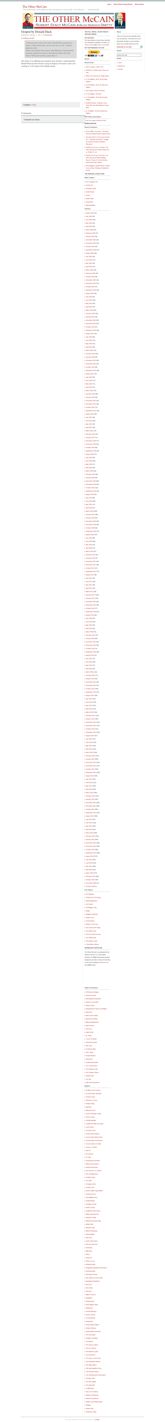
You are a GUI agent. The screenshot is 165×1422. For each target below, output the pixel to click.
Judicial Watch (90, 1201)
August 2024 (90, 293)
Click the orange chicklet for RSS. (95, 120)
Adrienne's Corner (91, 1100)
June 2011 (89, 822)
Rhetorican (89, 1059)
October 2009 (90, 886)
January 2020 (90, 477)
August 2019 (90, 494)
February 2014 (90, 715)
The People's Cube (92, 1069)
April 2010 (89, 869)
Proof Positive (90, 921)
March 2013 (89, 752)
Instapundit (89, 202)
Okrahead (89, 1247)
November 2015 (91, 645)
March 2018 (89, 551)
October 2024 (90, 286)
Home (109, 4)
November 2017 (91, 565)
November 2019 (91, 484)
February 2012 (90, 796)
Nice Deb (89, 1237)
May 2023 (89, 343)
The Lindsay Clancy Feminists (95, 90)
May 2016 (89, 625)
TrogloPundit (90, 1388)
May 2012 (89, 786)
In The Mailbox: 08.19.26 (93, 94)
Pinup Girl (89, 1257)
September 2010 (91, 853)
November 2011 (91, 806)
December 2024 (91, 280)
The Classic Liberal (92, 1345)
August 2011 (90, 816)
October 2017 (90, 568)
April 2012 (89, 789)
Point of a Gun (90, 1261)
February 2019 (90, 514)
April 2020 (89, 467)
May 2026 (89, 223)
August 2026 (90, 213)
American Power (91, 995)
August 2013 (90, 735)
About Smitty (139, 4)
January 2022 (90, 397)
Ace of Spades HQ (92, 182)
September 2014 (91, 692)
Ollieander (89, 1251)
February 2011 (90, 836)
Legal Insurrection (91, 1042)
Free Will (88, 1180)
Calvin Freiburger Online (93, 1113)
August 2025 (90, 253)
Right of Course (91, 1294)
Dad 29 (88, 1150)
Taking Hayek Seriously (93, 1331)
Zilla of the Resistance (93, 1082)
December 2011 (91, 802)
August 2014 (90, 695)
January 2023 (90, 357)
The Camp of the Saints (93, 927)
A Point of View (90, 1097)
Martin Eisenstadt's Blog (93, 1221)
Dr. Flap (88, 1157)
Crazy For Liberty (91, 1147)
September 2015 (91, 652)
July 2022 (89, 377)
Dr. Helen (89, 1035)
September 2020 (91, 451)
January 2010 (90, 879)
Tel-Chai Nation (90, 1335)
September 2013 (91, 732)
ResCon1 (89, 1284)
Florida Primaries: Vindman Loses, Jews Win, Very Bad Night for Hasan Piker (97, 105)
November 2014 (91, 685)
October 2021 (90, 407)
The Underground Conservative (96, 1375)
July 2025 (89, 256)
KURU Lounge (90, 1207)
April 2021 (89, 427)
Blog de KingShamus (92, 1022)
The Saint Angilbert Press (94, 1368)
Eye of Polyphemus (92, 1174)
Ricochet (88, 1291)
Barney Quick (90, 1005)
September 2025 (91, 250)
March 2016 (89, 632)
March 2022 (89, 390)
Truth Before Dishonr (92, 944)
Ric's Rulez (89, 1288)
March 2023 (89, 350)
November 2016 (91, 605)
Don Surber (89, 904)
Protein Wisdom (91, 1055)
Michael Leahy (90, 1227)
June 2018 (89, 541)
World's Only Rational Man (94, 1402)
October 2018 (90, 528)
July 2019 (89, 498)
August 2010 (90, 856)
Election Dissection (92, 1167)
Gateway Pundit (91, 188)
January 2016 (90, 638)
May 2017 (89, 585)
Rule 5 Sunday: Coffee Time (94, 67)
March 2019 (89, 511)
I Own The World (91, 1039)
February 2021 (90, 434)
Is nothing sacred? (27, 38)
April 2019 (89, 508)
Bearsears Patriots (92, 1019)
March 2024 (89, 310)
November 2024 (91, 283)
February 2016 (90, 635)
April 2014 (89, 709)
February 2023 (90, 353)
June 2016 (89, 621)
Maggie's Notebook (92, 914)
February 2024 (90, 313)
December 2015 (91, 642)
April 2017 (89, 588)
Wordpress (121, 66)
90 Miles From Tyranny (93, 1090)
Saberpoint (89, 1308)
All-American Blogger (92, 992)
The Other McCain (34, 6)
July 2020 (89, 457)
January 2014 (90, 719)
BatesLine (89, 1012)
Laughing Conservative (93, 1211)
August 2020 (90, 454)
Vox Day (88, 1079)
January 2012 (90, 799)
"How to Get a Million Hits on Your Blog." (97, 45)
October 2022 (90, 367)
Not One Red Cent (91, 1244)
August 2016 (90, 615)
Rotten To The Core (92, 924)
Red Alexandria (90, 1271)
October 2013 (90, 729)
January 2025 (90, 276)
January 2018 (90, 558)
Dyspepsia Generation (93, 1160)
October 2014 (90, 688)
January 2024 (90, 317)
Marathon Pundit (91, 1217)
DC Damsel (89, 1154)
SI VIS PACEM (90, 1318)
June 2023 (89, 340)
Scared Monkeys (91, 1311)
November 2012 (91, 766)
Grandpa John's (91, 1184)
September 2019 (91, 491)
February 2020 (90, 474)
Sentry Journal (90, 1314)
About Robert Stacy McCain (123, 4)
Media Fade (89, 1224)
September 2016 (91, 611)
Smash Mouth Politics (92, 1324)
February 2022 (90, 394)
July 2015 (89, 658)
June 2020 (89, 461)
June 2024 (89, 300)
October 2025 (90, 246)
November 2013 (91, 725)
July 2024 (89, 297)
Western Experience (92, 1398)
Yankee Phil (89, 1408)
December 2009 (91, 883)
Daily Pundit (89, 1032)
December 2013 (91, 722)
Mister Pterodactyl (91, 1231)
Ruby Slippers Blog (92, 1304)
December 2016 (91, 601)
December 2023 (91, 320)
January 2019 (90, 518)
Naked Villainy (90, 1234)
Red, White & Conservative (94, 1278)
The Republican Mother (93, 1361)
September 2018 (91, 531)
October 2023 (90, 327)
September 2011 (91, 812)
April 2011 (89, 829)
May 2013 (89, 745)
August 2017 (90, 575)
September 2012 (91, 772)
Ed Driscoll (89, 185)
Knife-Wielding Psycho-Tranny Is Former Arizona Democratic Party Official (96, 160)
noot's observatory (92, 1241)
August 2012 (90, 776)
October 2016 (90, 608)
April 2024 (89, 307)
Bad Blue (88, 1107)
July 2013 (89, 739)
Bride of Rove (90, 1025)
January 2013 (90, 759)
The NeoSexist (90, 1355)
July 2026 (89, 216)
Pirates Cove (90, 917)
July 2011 (89, 819)
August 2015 (90, 655)
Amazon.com (104, 962)
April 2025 (89, 266)
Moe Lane (89, 1045)
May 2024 (89, 303)
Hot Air (88, 195)
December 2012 (91, 762)
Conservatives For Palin (93, 1144)
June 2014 (89, 702)
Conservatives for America (94, 1140)
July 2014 (89, 699)
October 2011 (90, 809)
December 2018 (91, 521)
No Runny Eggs (91, 1049)
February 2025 (90, 273)
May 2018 (89, 544)
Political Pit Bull (90, 1264)
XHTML (120, 69)
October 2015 (90, 648)
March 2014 (89, 712)
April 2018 (89, 548)
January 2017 (90, 598)
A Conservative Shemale (93, 1093)
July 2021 (89, 417)
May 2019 (89, 504)
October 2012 (90, 769)
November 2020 (91, 444)
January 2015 (90, 678)
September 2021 (91, 410)
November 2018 (91, 524)
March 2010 (89, 873)
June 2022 (89, 380)
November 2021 (91, 404)
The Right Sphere (91, 1365)
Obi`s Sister (89, 1052)
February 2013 (90, 755)
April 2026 (89, 226)
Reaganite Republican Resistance (96, 1268)
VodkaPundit (90, 1076)
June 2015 (89, 662)
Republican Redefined (93, 1281)
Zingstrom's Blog (91, 1412)
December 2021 (91, 400)
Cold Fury (89, 1029)
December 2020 (91, 441)
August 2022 (90, 374)
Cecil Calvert (90, 1127)
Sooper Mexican (91, 1328)
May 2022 (89, 384)
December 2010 (91, 843)
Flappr (88, 911)
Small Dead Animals (92, 1062)
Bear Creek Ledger (92, 1015)
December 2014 (91, 682)
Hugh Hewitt (89, 198)
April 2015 (89, 668)
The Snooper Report (92, 1371)
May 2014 (89, 705)
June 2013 (89, 742)
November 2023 (91, 323)
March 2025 (89, 270)
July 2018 (89, 538)
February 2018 (90, 554)
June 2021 (89, 420)
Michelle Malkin (90, 205)
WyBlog (88, 1405)
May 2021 (89, 424)
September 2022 (91, 370)
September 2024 (91, 290)
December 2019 (91, 481)
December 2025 (91, 240)
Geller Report (90, 192)
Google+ (97, 1419)
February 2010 (90, 876)
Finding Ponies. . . (91, 1177)
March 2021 (89, 431)
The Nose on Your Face (93, 1358)
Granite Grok (90, 1187)
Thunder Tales (90, 1378)
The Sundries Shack (92, 1072)
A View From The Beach (93, 897)
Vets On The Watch (92, 1391)
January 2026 (90, 236)
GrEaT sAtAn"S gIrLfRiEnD (94, 1190)
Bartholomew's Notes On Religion (96, 1009)
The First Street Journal (93, 934)
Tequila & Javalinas (92, 1338)
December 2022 (91, 360)
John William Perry (91, 1197)
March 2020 (89, 471)
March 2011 (89, 833)
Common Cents (91, 1130)
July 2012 (89, 779)
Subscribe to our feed (124, 47)
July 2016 (89, 618)
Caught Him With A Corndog (94, 1123)
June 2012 (89, 782)
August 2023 (90, 333)
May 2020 (89, 464)
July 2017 (89, 578)
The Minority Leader (92, 1351)
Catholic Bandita (91, 1120)
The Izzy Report (91, 1348)
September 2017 (91, 571)
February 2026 (90, 233)
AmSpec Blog (90, 1103)
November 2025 (91, 243)
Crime (34, 104)
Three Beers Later (91, 941)
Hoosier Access (91, 1194)
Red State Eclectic (91, 1274)
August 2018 (90, 534)
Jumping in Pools (91, 1204)
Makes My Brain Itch (92, 1214)
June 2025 (89, 260)
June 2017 (89, 581)
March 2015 (89, 672)
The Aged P (89, 1341)
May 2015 (89, 665)
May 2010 (89, 866)
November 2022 (91, 364)
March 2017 (89, 591)
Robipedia (89, 1298)
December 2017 (91, 561)
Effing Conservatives (92, 1164)
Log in (120, 62)
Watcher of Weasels (92, 1395)
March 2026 (89, 230)
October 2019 (90, 487)
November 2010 (91, 846)
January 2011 (90, 839)
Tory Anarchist (90, 1385)
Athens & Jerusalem (92, 1002)
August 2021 (90, 414)
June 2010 (89, 863)
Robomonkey (90, 1301)
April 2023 (89, 347)
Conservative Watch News (94, 1137)
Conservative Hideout (92, 1134)
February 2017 (90, 595)
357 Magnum (90, 894)
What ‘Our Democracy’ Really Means (97, 76)
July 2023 (89, 337)
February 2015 (90, 675)
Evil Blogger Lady (91, 907)
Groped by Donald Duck (36, 32)
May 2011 (89, 826)
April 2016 (89, 628)
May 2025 (89, 263)
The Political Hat (91, 937)
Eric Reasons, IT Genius (93, 1170)
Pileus (88, 1254)
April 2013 (89, 749)
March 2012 (89, 792)
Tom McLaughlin (91, 1381)
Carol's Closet (90, 1117)
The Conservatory (91, 1065)
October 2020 (90, 447)
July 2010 (89, 859)
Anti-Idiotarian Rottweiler (93, 998)
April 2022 (89, 387)
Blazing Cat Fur (91, 1110)
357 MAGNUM (89, 38)
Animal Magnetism (91, 901)
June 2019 (89, 501)
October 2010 (90, 849)
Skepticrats (89, 1321)
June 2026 (89, 219)
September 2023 (91, 330)
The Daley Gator (91, 931)
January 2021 (90, 437)
